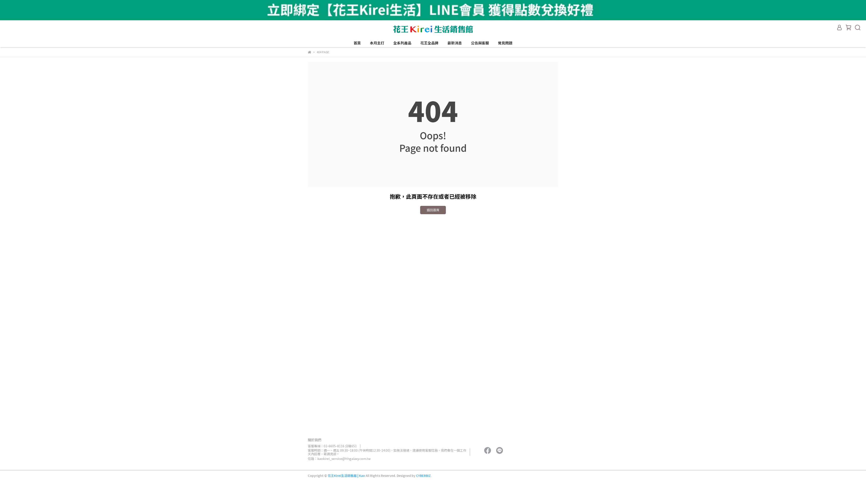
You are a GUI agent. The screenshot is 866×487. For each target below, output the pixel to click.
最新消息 (454, 42)
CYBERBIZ (423, 475)
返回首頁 (433, 210)
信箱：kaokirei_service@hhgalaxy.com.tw (339, 458)
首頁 (357, 42)
